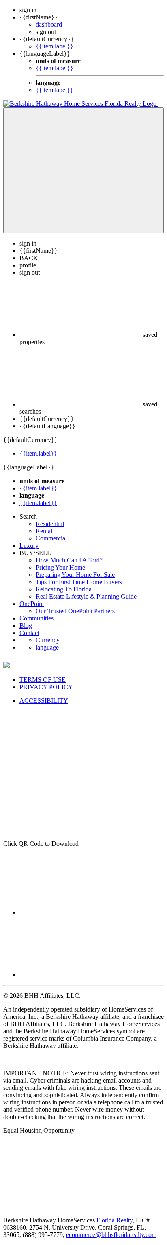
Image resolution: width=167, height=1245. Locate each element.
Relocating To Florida (64, 589)
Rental (44, 531)
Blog (25, 625)
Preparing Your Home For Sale (75, 574)
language (47, 647)
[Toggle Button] (83, 170)
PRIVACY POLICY (46, 686)
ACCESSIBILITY (43, 700)
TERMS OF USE (42, 679)
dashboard (49, 24)
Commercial (51, 538)
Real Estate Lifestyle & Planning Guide (86, 596)
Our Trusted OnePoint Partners (75, 611)
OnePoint (31, 603)
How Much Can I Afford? (69, 560)
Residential (50, 523)
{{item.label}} (54, 46)
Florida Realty (114, 1220)
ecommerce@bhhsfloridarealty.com (111, 1234)
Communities (36, 618)
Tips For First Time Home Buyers (79, 581)
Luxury (29, 545)
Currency (48, 640)
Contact (29, 632)
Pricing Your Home (60, 567)
